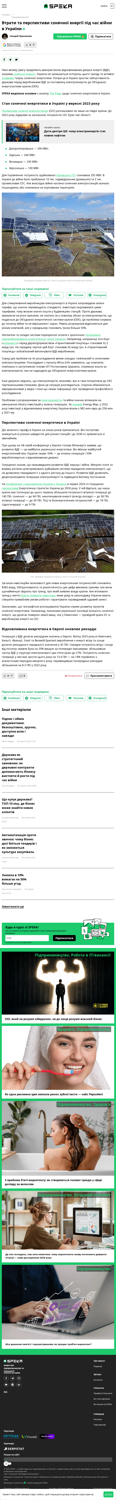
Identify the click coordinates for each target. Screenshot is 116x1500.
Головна (6, 14)
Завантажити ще (13, 906)
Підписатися (103, 36)
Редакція (98, 1366)
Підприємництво (20, 17)
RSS (5, 1392)
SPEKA (12, 1469)
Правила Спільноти (103, 1393)
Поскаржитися (74, 675)
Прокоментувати (101, 675)
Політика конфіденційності (16, 1488)
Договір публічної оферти (61, 1488)
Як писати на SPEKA (103, 1404)
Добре (108, 1494)
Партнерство (100, 1424)
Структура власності (102, 1488)
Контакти (98, 1379)
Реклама (98, 1419)
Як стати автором (102, 1398)
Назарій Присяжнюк (21, 36)
